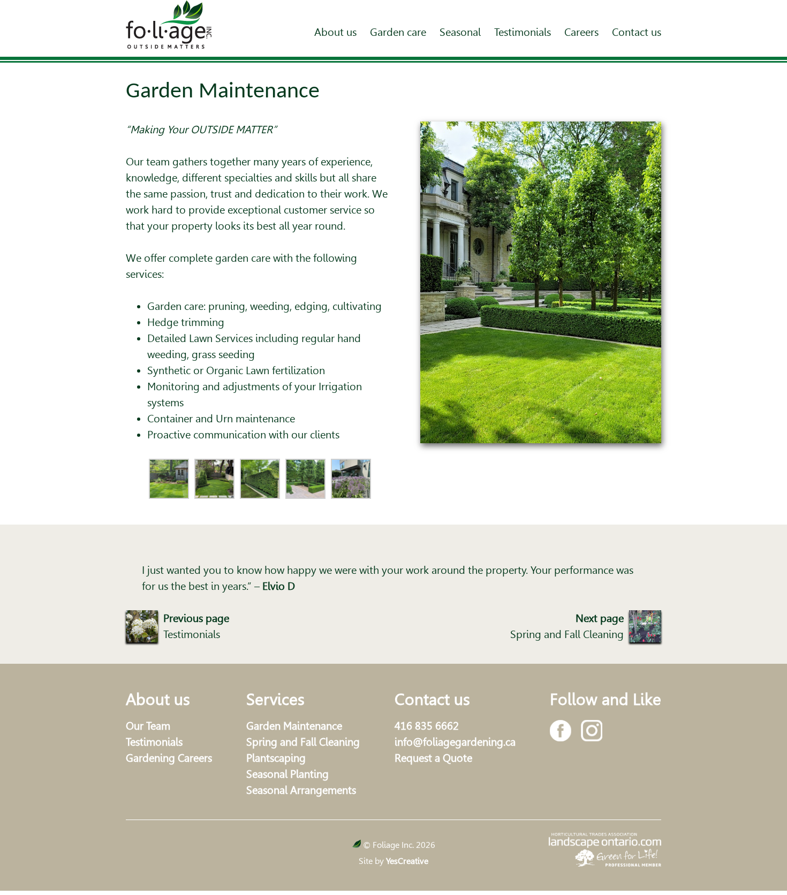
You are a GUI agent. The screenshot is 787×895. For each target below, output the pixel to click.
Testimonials (522, 32)
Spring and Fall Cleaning (303, 741)
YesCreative (407, 861)
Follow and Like (605, 699)
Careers (581, 32)
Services (275, 699)
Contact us (636, 32)
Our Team (148, 725)
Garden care (398, 32)
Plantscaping (276, 758)
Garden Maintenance (294, 725)
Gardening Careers (169, 758)
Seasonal (460, 32)
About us (335, 32)
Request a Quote (433, 758)
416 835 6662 (427, 725)
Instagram (591, 730)
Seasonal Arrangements (301, 790)
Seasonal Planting (287, 774)
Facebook (560, 730)
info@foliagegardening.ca (455, 741)
